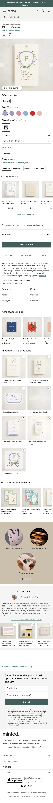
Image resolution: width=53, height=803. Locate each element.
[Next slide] (51, 65)
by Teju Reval (5, 513)
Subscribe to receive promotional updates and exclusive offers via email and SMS (26, 678)
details (8, 256)
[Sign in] (38, 11)
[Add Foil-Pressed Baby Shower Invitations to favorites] (23, 356)
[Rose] (39, 113)
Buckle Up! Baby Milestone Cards (31, 510)
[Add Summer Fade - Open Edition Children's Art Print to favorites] (14, 624)
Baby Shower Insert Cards (12, 442)
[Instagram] (30, 785)
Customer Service (11, 761)
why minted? (26, 256)
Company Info (9, 756)
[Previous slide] (2, 65)
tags (44, 256)
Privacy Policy (25, 793)
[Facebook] (22, 785)
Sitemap (34, 793)
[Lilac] (12, 113)
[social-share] (4, 35)
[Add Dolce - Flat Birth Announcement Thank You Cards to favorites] (51, 624)
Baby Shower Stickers (11, 412)
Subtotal (6, 234)
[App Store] (15, 780)
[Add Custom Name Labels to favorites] (23, 449)
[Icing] (5, 113)
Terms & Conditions (13, 793)
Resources (7, 773)
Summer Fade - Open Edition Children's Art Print (8, 643)
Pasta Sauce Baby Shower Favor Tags (31, 340)
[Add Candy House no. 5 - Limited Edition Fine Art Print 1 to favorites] (32, 624)
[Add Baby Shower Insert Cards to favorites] (23, 418)
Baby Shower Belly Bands (37, 412)
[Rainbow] (19, 113)
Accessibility (42, 793)
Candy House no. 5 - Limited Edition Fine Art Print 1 (26, 643)
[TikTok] (27, 785)
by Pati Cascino (27, 513)
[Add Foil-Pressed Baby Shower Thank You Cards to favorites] (49, 356)
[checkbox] (11, 208)
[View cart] (49, 11)
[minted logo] (12, 11)
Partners (7, 767)
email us (42, 276)
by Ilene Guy (6, 343)
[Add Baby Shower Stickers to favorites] (23, 388)
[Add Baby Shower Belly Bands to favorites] (49, 388)
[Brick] (32, 113)
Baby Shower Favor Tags (22, 667)
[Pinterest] (25, 785)
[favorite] (10, 35)
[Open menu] (4, 11)
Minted (5, 667)
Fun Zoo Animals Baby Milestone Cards (8, 510)
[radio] (6, 101)
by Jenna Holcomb (29, 343)
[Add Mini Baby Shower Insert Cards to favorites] (49, 418)
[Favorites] (43, 11)
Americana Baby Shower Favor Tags (10, 340)
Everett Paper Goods (12, 30)
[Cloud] (26, 113)
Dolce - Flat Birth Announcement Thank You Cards (44, 643)
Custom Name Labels (10, 474)
